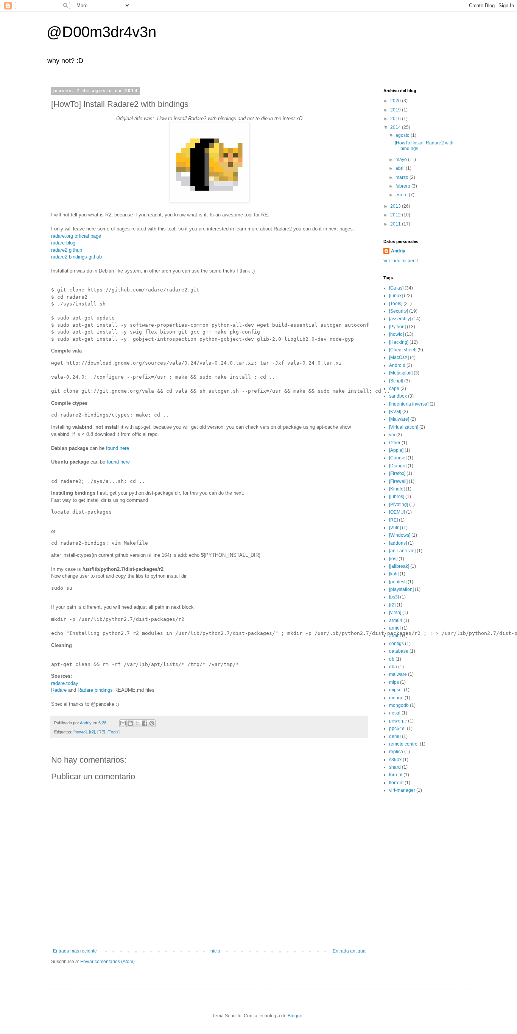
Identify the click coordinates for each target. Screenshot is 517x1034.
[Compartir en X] (137, 723)
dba (393, 666)
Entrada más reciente (75, 951)
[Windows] (399, 535)
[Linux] (396, 295)
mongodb (399, 705)
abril (401, 168)
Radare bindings (95, 690)
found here (117, 448)
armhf (395, 635)
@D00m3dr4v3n (101, 32)
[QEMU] (397, 512)
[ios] (393, 558)
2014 (396, 127)
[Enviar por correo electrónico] (123, 723)
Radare (59, 690)
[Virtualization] (403, 427)
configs (396, 643)
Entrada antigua (349, 951)
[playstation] (401, 589)
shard (395, 767)
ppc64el (397, 728)
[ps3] (394, 597)
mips (394, 682)
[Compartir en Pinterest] (152, 723)
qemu (395, 736)
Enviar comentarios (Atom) (107, 961)
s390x (395, 759)
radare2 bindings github (76, 257)
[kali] (394, 574)
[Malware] (399, 419)
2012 (396, 215)
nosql (394, 713)
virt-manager (402, 790)
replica (396, 751)
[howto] (80, 732)
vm (392, 434)
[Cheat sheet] (402, 349)
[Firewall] (398, 481)
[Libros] (396, 496)
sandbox (398, 396)
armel (395, 628)
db (391, 659)
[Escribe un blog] (130, 723)
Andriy (398, 251)
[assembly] (400, 318)
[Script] (396, 381)
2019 (396, 110)
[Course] (397, 458)
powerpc (398, 721)
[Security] (398, 311)
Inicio (214, 951)
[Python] (397, 326)
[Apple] (396, 450)
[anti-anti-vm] (402, 550)
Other (394, 442)
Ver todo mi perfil (400, 260)
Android (397, 365)
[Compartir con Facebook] (144, 723)
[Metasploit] (401, 373)
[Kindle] (397, 489)
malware (398, 674)
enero (402, 194)
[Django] (397, 465)
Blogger (296, 1015)
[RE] (101, 732)
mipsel (396, 689)
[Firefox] (397, 473)
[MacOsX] (399, 357)
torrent (395, 774)
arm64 (395, 620)
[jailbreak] (399, 566)
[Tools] (113, 732)
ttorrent (396, 782)
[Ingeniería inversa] (408, 404)
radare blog (63, 243)
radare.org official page (76, 236)
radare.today (64, 683)
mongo (396, 697)
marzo (403, 177)
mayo (402, 159)
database (398, 651)
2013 (396, 206)
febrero (403, 186)
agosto (403, 135)
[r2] (92, 732)
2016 (396, 118)
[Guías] (396, 288)
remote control (404, 744)
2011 (396, 224)
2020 (396, 100)
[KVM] (395, 411)
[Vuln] (395, 527)
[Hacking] (398, 342)
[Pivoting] (398, 504)
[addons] (398, 543)
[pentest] (397, 581)
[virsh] (395, 612)
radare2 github (66, 250)
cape (394, 388)
